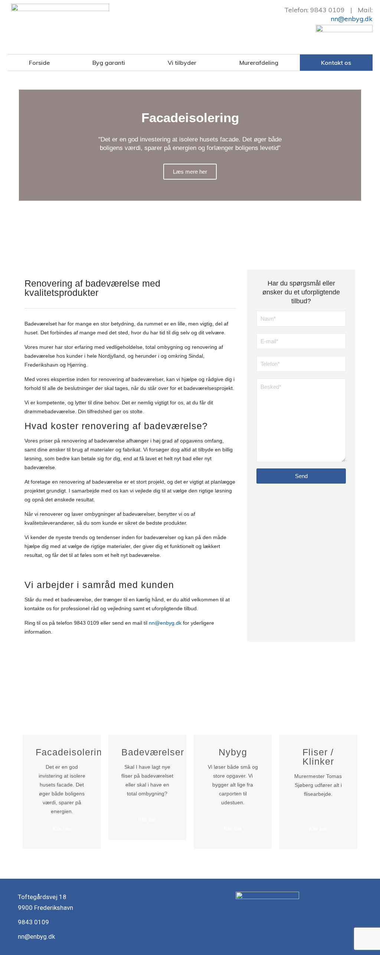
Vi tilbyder (182, 62)
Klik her (62, 828)
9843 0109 (327, 10)
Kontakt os (336, 62)
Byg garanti (108, 62)
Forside (39, 62)
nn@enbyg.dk (352, 18)
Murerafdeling (258, 62)
